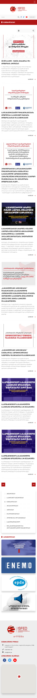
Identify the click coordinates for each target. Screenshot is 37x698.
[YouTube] (26, 17)
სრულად (30, 79)
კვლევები (10, 510)
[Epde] (18, 583)
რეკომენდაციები (13, 514)
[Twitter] (23, 17)
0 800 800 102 (8, 649)
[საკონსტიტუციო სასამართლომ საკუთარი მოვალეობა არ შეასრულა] (18, 389)
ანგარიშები (11, 494)
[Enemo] (18, 565)
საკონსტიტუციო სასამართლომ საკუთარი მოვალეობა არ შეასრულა (17, 405)
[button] (19, 677)
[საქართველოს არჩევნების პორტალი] (18, 547)
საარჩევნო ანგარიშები (15, 498)
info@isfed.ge (8, 652)
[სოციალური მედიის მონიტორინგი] (18, 602)
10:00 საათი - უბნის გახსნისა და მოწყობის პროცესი (15, 62)
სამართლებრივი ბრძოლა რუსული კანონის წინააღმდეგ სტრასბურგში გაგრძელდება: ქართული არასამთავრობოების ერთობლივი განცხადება (17, 234)
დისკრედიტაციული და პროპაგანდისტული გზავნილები (18, 527)
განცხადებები (12, 502)
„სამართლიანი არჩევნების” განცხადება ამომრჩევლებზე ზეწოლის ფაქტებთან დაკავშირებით (18, 352)
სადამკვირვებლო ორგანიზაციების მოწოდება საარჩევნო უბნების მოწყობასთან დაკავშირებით (17, 115)
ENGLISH (32, 17)
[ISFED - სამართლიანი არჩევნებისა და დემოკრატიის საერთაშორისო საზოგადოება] (18, 7)
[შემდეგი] (34, 484)
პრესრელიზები (12, 506)
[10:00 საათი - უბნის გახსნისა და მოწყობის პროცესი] (18, 46)
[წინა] (3, 484)
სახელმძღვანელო (13, 522)
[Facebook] (21, 17)
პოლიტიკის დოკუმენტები (16, 518)
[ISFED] (18, 629)
